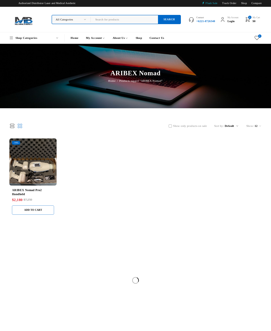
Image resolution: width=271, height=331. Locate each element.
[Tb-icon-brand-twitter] (218, 280)
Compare (256, 3)
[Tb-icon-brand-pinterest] (238, 280)
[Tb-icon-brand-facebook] (208, 280)
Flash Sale (212, 3)
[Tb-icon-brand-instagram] (228, 280)
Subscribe (244, 267)
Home (112, 80)
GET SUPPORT (157, 247)
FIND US (105, 247)
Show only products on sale (190, 125)
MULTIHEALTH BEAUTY (38, 246)
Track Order (229, 3)
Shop (244, 3)
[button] (33, 210)
